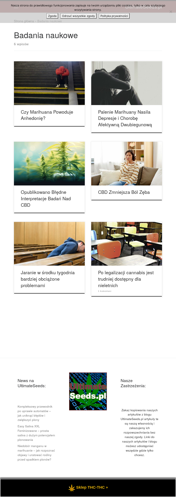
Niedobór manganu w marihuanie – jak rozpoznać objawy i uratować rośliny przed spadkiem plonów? (36, 452)
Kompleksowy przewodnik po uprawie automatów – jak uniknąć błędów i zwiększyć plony (35, 413)
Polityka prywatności (114, 16)
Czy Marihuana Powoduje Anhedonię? (47, 114)
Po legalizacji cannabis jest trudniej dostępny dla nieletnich (126, 278)
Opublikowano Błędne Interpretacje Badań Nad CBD (46, 198)
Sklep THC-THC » (92, 487)
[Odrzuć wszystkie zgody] (170, 11)
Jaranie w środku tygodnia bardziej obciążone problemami (48, 278)
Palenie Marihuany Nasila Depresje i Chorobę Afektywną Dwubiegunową (125, 118)
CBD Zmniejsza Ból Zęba (124, 191)
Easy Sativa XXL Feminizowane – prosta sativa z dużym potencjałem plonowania (36, 433)
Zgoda (52, 16)
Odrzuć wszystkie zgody (78, 16)
